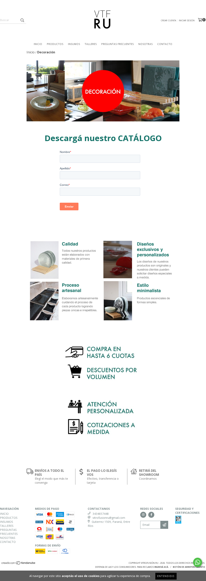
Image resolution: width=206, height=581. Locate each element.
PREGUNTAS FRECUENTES (117, 44)
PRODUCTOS (55, 44)
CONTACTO (164, 44)
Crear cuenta (168, 20)
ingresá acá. (161, 567)
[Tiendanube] (18, 564)
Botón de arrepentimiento (189, 567)
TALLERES (91, 44)
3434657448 (101, 514)
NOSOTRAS (145, 44)
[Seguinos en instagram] (143, 515)
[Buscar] (22, 20)
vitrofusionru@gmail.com (109, 518)
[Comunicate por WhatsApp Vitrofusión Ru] (197, 562)
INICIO (38, 44)
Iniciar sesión (187, 20)
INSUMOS (74, 44)
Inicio (31, 52)
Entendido (166, 576)
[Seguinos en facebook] (151, 515)
